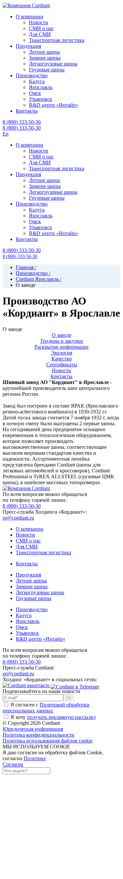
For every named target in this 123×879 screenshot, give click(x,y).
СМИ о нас (28, 540)
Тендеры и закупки (61, 341)
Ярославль (27, 621)
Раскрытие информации (61, 347)
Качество (61, 358)
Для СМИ (27, 546)
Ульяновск (27, 633)
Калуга (23, 615)
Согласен (13, 764)
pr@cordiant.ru (18, 518)
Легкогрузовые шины (40, 592)
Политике (35, 758)
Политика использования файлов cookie (47, 740)
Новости (61, 370)
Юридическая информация (33, 729)
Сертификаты (61, 364)
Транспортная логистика (43, 552)
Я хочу (52, 717)
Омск (22, 627)
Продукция (28, 574)
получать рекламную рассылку (61, 717)
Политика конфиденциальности (38, 735)
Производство (32, 609)
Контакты (61, 376)
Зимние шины (32, 586)
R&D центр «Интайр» (40, 639)
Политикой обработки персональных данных (46, 707)
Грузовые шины (33, 598)
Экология (61, 353)
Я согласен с (46, 707)
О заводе (62, 335)
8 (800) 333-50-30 (22, 128)
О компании (29, 529)
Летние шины (31, 580)
